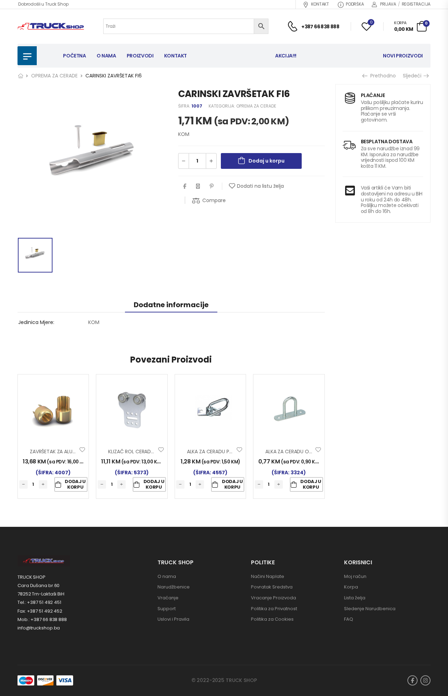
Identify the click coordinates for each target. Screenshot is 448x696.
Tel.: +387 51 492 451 (39, 602)
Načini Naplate (267, 576)
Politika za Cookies (272, 619)
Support (167, 608)
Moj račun (355, 576)
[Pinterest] (212, 186)
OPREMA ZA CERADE (54, 75)
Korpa (351, 587)
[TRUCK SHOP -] (51, 26)
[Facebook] (184, 186)
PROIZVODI (140, 55)
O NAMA (106, 55)
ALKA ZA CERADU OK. (289, 451)
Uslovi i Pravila (173, 619)
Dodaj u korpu (266, 160)
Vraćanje (168, 597)
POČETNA (74, 55)
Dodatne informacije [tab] (171, 305)
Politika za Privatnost (274, 608)
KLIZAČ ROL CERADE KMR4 (138, 451)
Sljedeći (414, 75)
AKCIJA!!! (285, 55)
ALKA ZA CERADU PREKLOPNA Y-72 (226, 451)
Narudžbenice (174, 587)
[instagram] (425, 680)
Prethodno (381, 75)
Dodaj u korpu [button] (75, 484)
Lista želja (354, 597)
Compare (214, 200)
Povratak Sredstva (272, 587)
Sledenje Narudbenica (370, 608)
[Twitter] (198, 186)
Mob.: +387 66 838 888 (42, 619)
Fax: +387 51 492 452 (40, 611)
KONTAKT (320, 4)
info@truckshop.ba (39, 628)
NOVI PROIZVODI (403, 55)
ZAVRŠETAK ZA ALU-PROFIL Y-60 (67, 451)
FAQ (348, 619)
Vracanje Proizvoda (273, 597)
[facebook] (412, 680)
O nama (167, 576)
